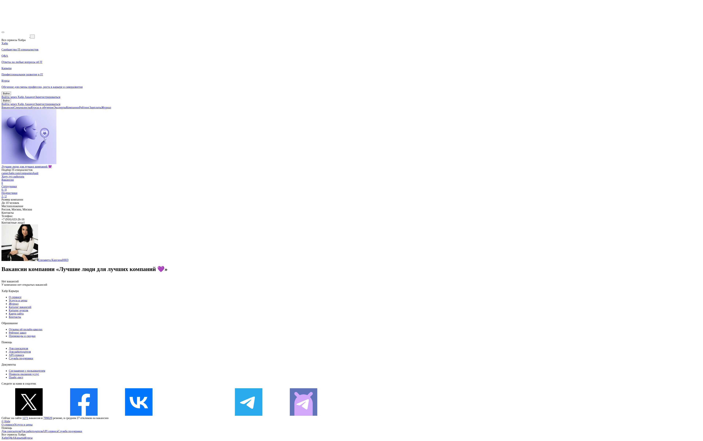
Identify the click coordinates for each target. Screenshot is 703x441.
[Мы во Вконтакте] (138, 414)
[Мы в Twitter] (28, 414)
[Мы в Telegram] (248, 414)
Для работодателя (20, 351)
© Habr (5, 421)
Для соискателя (18, 348)
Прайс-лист (16, 377)
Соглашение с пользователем (27, 370)
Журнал (106, 107)
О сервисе (15, 297)
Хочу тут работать (12, 176)
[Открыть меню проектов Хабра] (2, 32)
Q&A (11, 437)
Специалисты (22, 107)
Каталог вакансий (20, 307)
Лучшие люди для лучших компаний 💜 (26, 166)
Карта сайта (16, 313)
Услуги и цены (18, 300)
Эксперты (60, 107)
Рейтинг (84, 107)
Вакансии (7, 107)
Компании (72, 107)
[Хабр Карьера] (15, 36)
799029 (47, 418)
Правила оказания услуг (24, 374)
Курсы (29, 437)
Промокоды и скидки (22, 336)
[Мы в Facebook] (83, 414)
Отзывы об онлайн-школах (25, 329)
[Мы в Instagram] (193, 414)
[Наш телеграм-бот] (303, 414)
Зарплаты (95, 107)
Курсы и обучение (42, 107)
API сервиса (16, 355)
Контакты (15, 316)
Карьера (19, 437)
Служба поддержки (21, 358)
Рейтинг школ (17, 332)
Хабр (4, 437)
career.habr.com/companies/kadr (19, 173)
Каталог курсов (18, 310)
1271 (25, 418)
